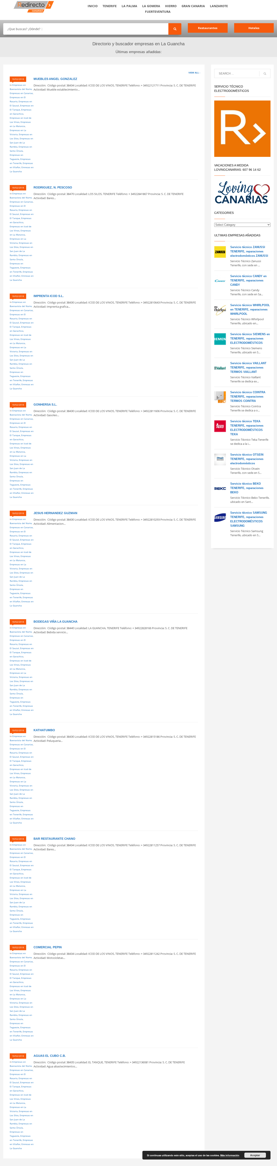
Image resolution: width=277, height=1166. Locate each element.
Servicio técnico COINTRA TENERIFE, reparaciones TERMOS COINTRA (247, 397)
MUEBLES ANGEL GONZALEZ (55, 79)
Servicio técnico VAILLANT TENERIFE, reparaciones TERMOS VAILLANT (248, 368)
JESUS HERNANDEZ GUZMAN (55, 513)
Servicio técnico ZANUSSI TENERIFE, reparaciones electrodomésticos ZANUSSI (249, 251)
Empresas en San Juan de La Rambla (21, 142)
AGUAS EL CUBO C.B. (50, 1055)
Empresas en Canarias (21, 93)
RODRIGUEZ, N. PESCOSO (53, 187)
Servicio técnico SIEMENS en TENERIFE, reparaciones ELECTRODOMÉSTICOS (250, 338)
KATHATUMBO (44, 730)
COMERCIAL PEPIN (48, 947)
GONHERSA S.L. (45, 404)
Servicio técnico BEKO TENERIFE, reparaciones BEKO (246, 488)
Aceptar (255, 1155)
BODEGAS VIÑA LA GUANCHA (55, 621)
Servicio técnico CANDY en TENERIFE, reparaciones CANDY (248, 280)
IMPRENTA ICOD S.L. (49, 296)
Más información (229, 1155)
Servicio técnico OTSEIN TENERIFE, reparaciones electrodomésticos (246, 459)
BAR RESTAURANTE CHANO (54, 838)
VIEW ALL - (194, 72)
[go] (265, 73)
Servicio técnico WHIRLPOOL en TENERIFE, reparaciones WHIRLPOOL (250, 309)
